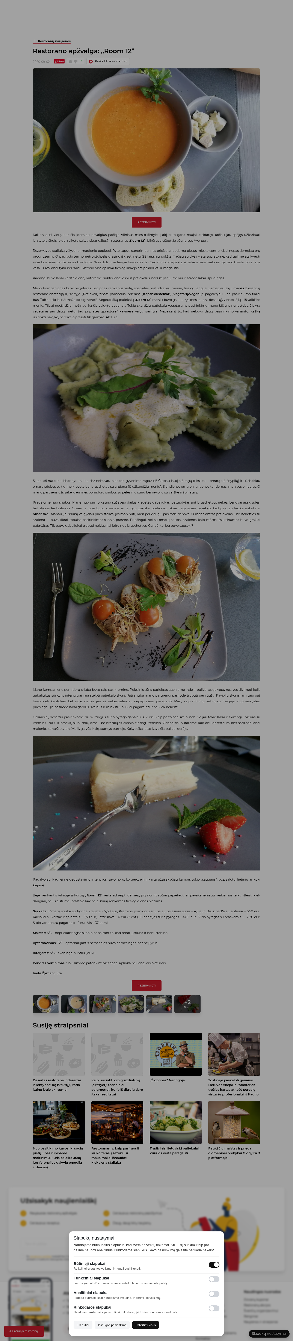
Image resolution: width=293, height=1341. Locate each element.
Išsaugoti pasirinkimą (112, 1325)
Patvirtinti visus (146, 1325)
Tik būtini (83, 1325)
